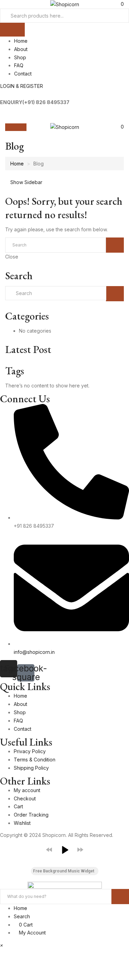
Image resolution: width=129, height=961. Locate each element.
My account (27, 790)
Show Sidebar (25, 182)
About (21, 49)
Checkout (25, 798)
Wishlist (22, 823)
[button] (120, 127)
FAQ (18, 65)
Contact (23, 74)
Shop (20, 57)
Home (21, 41)
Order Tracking (31, 815)
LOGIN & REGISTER (21, 86)
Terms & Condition (34, 759)
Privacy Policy (30, 751)
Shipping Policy (31, 768)
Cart (18, 806)
